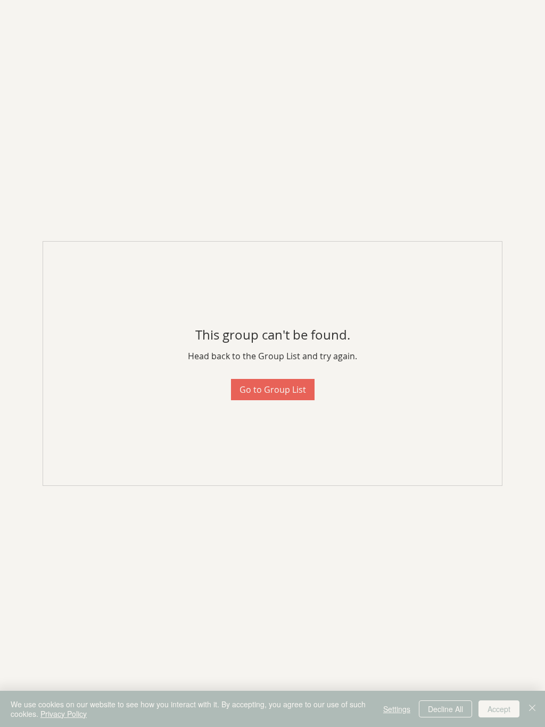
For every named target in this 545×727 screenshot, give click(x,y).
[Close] (532, 708)
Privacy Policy (63, 713)
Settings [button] (396, 709)
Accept (499, 709)
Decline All (445, 709)
